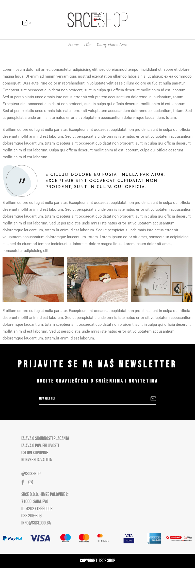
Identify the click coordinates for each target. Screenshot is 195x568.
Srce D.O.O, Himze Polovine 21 (45, 494)
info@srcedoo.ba (36, 523)
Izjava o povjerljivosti (40, 445)
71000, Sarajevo (34, 501)
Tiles (87, 44)
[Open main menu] (97, 16)
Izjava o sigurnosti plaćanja (45, 438)
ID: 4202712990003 (37, 509)
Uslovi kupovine (34, 453)
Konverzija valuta (36, 460)
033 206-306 (31, 516)
